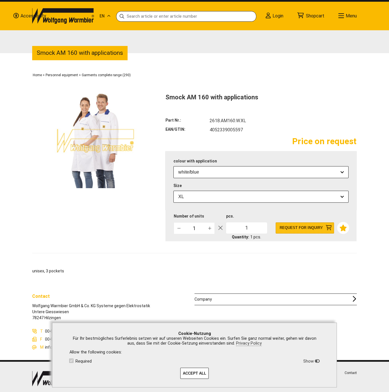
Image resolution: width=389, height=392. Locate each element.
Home (37, 75)
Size (177, 185)
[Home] (63, 16)
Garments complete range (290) (106, 75)
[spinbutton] (194, 228)
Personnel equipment (62, 75)
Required (83, 361)
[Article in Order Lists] (342, 227)
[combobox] (261, 172)
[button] (209, 228)
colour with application (195, 161)
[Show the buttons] (16, 16)
